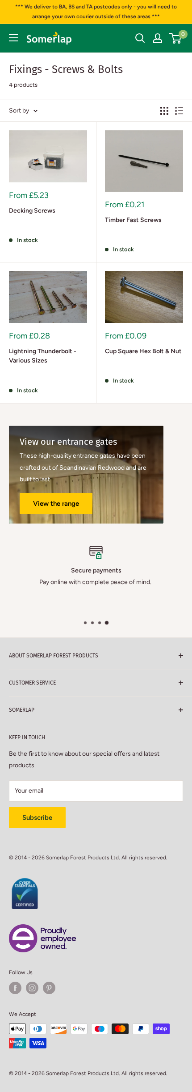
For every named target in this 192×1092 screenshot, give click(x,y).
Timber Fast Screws (133, 220)
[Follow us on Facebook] (15, 988)
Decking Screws (32, 210)
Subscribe (37, 818)
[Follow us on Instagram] (32, 988)
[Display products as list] (179, 111)
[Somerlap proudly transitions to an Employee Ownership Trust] (42, 929)
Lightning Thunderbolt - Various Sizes (42, 356)
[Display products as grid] (164, 111)
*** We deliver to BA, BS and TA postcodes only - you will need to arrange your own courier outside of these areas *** (96, 12)
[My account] (157, 38)
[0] (175, 38)
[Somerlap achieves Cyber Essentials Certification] (24, 883)
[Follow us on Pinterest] (49, 988)
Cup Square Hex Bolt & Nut (143, 351)
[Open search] (140, 38)
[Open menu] (13, 37)
